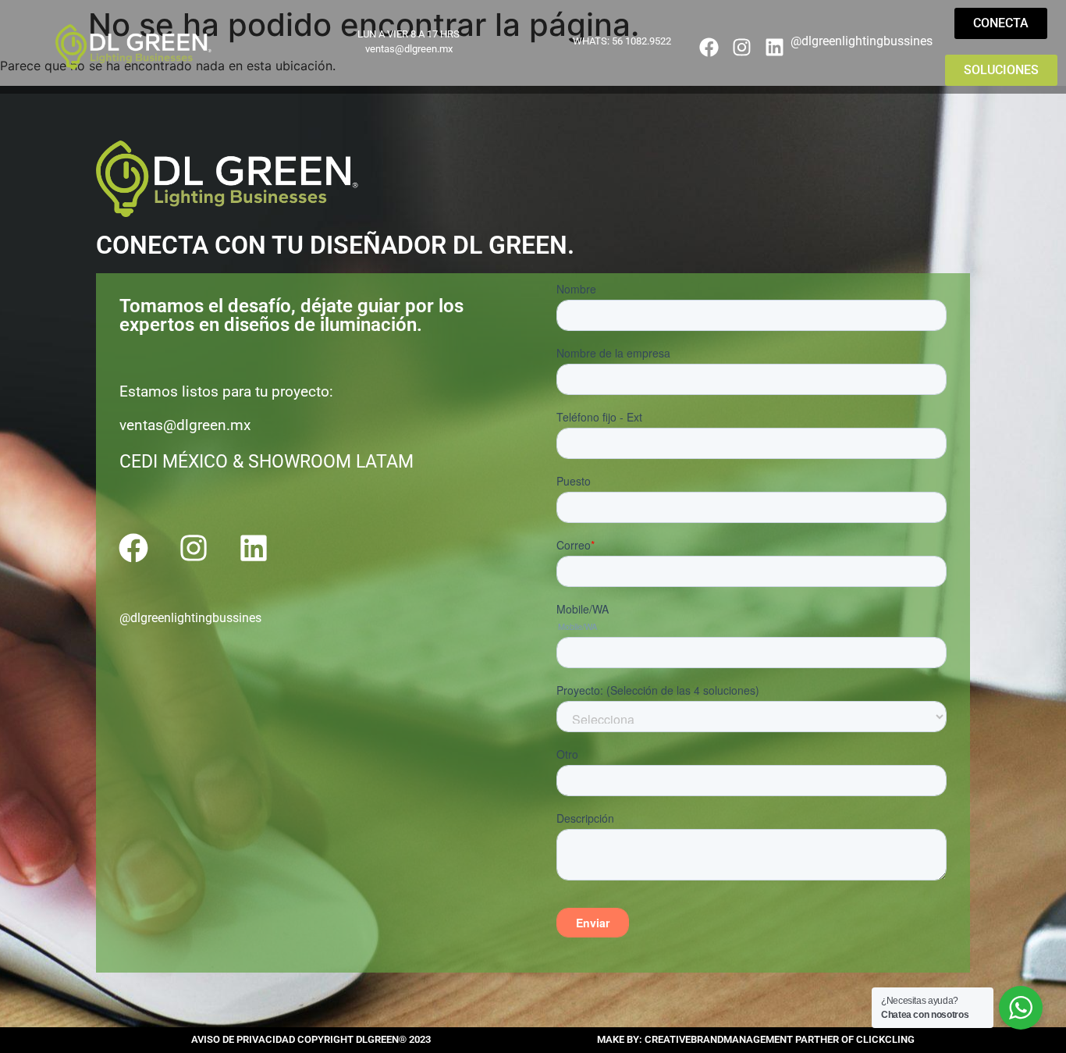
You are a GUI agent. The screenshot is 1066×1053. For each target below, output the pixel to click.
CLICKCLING (885, 1039)
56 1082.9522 (641, 41)
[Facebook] (709, 46)
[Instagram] (741, 46)
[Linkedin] (774, 46)
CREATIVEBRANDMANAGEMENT (720, 1039)
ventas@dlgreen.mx (409, 49)
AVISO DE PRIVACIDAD (244, 1039)
